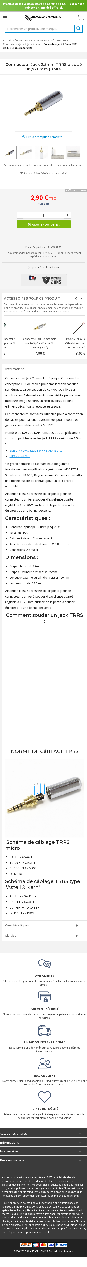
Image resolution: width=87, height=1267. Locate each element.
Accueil (7, 40)
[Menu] (5, 17)
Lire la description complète (43, 137)
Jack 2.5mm (34, 44)
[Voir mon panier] (83, 17)
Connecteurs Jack (13, 44)
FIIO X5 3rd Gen (20, 456)
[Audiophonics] (43, 17)
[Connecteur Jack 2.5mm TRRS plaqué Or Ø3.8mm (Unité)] (10, 152)
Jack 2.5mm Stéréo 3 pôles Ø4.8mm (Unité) (24, 341)
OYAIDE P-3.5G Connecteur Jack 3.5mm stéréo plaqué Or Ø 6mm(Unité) (65, 343)
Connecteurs (60, 40)
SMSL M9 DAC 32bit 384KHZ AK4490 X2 (36, 450)
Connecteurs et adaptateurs (32, 40)
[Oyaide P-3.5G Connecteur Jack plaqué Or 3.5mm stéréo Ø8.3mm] (65, 327)
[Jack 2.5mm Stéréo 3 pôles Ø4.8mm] (24, 327)
